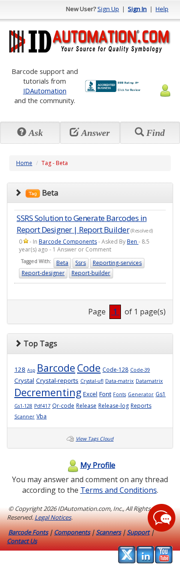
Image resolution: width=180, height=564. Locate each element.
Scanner (24, 416)
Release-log (113, 406)
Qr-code (63, 406)
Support (138, 532)
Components (72, 532)
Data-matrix (119, 381)
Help (162, 9)
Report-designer (43, 273)
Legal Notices (53, 517)
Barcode (56, 367)
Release (86, 406)
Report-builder (91, 273)
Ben (132, 241)
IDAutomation (44, 90)
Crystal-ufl (91, 381)
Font (105, 394)
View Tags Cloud (95, 438)
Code (89, 367)
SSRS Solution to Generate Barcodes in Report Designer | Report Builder (82, 223)
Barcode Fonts (28, 532)
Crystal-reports (57, 380)
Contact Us (22, 541)
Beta (62, 263)
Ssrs (80, 263)
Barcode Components (68, 241)
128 (19, 369)
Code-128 (115, 370)
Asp (31, 370)
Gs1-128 (23, 406)
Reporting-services (117, 263)
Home (24, 163)
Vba (41, 416)
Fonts (119, 394)
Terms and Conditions (118, 490)
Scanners (108, 532)
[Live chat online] (161, 518)
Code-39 (140, 370)
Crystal (24, 380)
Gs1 (161, 394)
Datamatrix (149, 381)
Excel (90, 394)
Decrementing (47, 392)
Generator (141, 394)
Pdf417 (42, 406)
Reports (141, 406)
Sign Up (108, 9)
